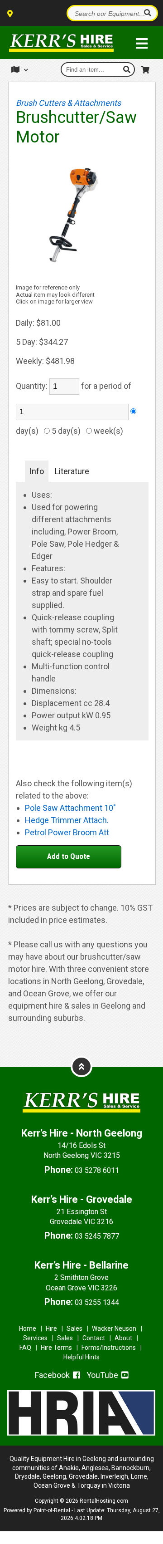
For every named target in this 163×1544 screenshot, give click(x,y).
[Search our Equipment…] (147, 13)
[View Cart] (146, 68)
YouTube (103, 1375)
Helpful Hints (81, 1357)
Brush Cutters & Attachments (68, 103)
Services (35, 1338)
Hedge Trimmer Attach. (67, 820)
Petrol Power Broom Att (67, 832)
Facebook (53, 1375)
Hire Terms (56, 1347)
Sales (74, 1328)
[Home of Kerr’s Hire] (81, 1119)
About (123, 1338)
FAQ (25, 1347)
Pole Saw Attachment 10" (70, 808)
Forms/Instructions (109, 1347)
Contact (93, 1338)
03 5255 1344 (97, 1302)
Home (27, 1328)
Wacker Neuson (114, 1328)
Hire (51, 1328)
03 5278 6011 (97, 1170)
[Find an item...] (128, 69)
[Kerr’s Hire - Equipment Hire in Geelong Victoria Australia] (61, 43)
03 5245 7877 (97, 1236)
